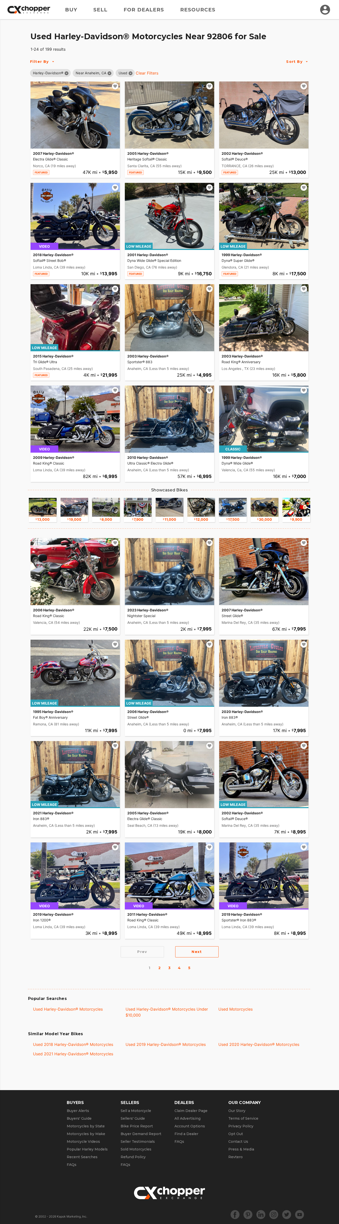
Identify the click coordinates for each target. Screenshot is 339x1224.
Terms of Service (243, 1118)
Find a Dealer (186, 1134)
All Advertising (187, 1118)
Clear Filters (147, 73)
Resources (197, 10)
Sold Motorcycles (136, 1149)
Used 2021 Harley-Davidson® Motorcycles (73, 1053)
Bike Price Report (137, 1126)
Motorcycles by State (86, 1126)
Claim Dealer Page (190, 1110)
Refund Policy (133, 1157)
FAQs (71, 1164)
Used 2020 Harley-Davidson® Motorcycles (258, 1044)
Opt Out (235, 1134)
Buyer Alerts (78, 1110)
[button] (48, 73)
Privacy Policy (240, 1126)
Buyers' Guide (79, 1118)
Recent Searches (82, 1157)
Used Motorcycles (235, 1009)
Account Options (189, 1126)
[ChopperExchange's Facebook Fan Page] (235, 1214)
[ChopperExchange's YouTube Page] (299, 1214)
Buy (71, 10)
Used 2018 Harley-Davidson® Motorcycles (73, 1044)
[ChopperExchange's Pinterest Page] (247, 1214)
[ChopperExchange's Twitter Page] (286, 1214)
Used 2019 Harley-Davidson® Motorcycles (166, 1044)
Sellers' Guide (133, 1118)
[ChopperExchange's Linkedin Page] (260, 1214)
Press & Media (241, 1149)
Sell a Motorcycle (136, 1110)
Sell (100, 10)
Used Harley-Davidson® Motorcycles (68, 1009)
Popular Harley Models (87, 1149)
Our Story (236, 1110)
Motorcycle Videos (83, 1141)
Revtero (235, 1157)
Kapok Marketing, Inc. (72, 1216)
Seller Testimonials (138, 1141)
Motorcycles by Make (86, 1134)
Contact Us (238, 1141)
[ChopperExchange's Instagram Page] (273, 1214)
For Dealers (144, 10)
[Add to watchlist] (115, 86)
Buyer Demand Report (141, 1134)
